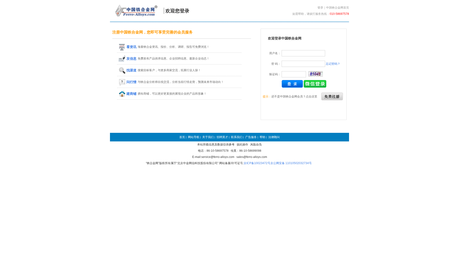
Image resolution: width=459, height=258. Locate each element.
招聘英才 (222, 137)
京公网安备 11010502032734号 (291, 163)
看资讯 (131, 47)
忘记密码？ (333, 63)
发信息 (131, 58)
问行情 (131, 82)
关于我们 (208, 137)
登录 (320, 7)
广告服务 (251, 137)
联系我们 (236, 137)
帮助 (262, 137)
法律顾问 (274, 137)
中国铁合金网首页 (337, 7)
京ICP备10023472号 (257, 163)
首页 (182, 137)
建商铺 (131, 94)
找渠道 (131, 70)
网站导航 (193, 137)
